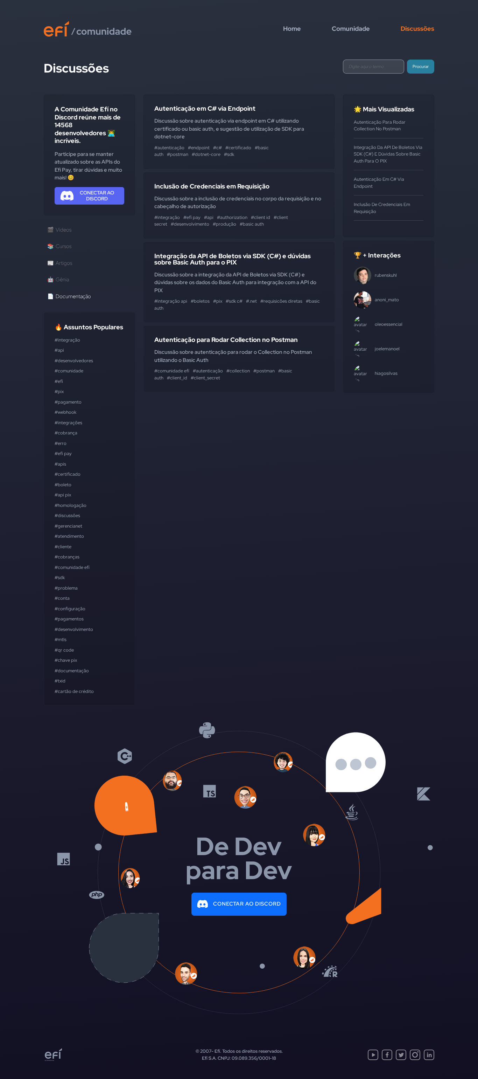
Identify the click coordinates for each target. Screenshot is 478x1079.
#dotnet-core (206, 154)
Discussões (417, 29)
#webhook (65, 412)
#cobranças (67, 557)
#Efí (59, 381)
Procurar (421, 66)
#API (59, 350)
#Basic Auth (252, 224)
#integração (67, 340)
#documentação (72, 671)
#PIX (59, 391)
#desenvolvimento (74, 629)
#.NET (251, 301)
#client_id (177, 378)
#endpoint (199, 148)
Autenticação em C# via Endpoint (204, 108)
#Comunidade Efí (72, 567)
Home (292, 29)
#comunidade (69, 371)
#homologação (70, 505)
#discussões (67, 515)
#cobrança (66, 433)
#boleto (63, 485)
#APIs (60, 464)
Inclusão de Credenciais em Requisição (211, 186)
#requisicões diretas (281, 301)
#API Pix (63, 495)
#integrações (68, 423)
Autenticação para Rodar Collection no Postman (226, 340)
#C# (217, 148)
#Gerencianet (68, 526)
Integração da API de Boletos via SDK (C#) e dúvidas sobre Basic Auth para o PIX (232, 259)
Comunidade (351, 29)
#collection (238, 371)
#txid (60, 681)
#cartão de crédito (74, 691)
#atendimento (69, 536)
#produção (224, 224)
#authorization (232, 217)
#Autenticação (169, 148)
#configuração (70, 609)
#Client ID (260, 217)
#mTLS (60, 639)
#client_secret (205, 378)
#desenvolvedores (74, 361)
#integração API (170, 301)
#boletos (200, 301)
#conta (62, 598)
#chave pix (66, 660)
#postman (177, 154)
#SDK (60, 577)
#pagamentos (69, 619)
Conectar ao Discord (247, 903)
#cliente (63, 547)
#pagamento (68, 402)
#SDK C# (234, 301)
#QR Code (64, 650)
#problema (66, 588)
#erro (60, 443)
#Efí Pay (63, 453)
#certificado (67, 474)
